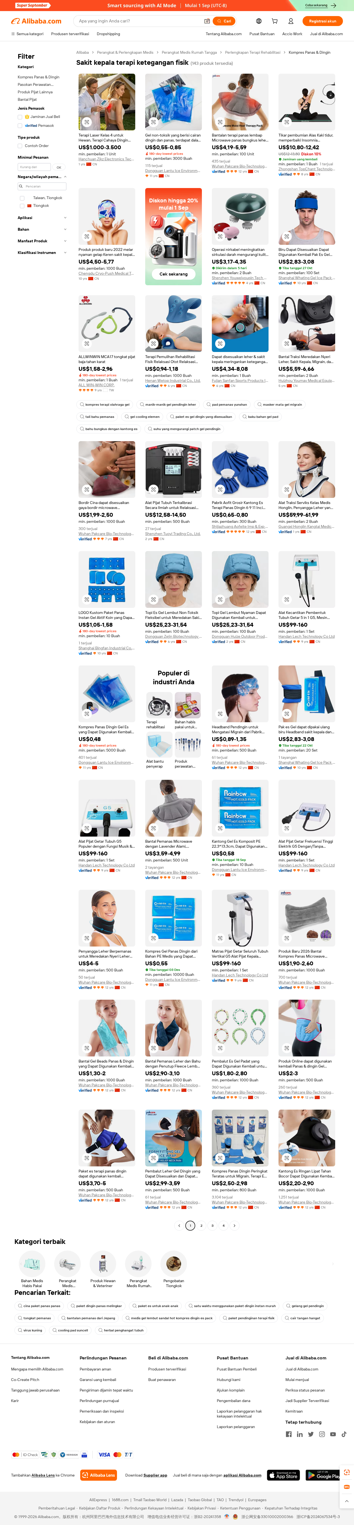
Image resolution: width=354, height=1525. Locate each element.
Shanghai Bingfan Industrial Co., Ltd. (107, 648)
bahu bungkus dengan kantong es (111, 429)
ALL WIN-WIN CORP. (96, 385)
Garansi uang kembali (98, 1379)
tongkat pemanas (37, 1318)
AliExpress (98, 1500)
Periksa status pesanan (305, 1390)
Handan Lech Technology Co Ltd (306, 636)
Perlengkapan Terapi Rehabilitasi (252, 52)
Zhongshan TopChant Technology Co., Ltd (306, 169)
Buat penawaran (162, 1379)
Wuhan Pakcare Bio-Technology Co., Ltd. (240, 166)
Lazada (177, 1500)
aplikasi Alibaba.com (242, 1475)
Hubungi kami (228, 1379)
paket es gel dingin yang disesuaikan (204, 417)
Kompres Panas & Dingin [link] (309, 52)
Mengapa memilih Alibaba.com (37, 1369)
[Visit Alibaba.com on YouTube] (333, 1434)
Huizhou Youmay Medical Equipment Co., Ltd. (306, 380)
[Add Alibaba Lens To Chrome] (98, 1475)
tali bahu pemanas (99, 417)
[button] (207, 21)
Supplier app (155, 1475)
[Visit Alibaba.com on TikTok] (344, 1434)
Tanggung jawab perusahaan (35, 1390)
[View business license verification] (227, 1516)
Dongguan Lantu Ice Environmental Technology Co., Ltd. (173, 170)
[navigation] (42, 640)
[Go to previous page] (179, 1226)
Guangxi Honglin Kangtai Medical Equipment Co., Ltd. (306, 526)
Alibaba (82, 52)
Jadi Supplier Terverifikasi (307, 1400)
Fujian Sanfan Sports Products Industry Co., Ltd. (240, 380)
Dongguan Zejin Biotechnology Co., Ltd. (173, 636)
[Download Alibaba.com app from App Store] (283, 1475)
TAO (220, 1500)
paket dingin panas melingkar (99, 1306)
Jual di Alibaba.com (301, 1369)
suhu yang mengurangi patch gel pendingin (186, 429)
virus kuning (33, 1330)
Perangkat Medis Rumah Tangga (189, 52)
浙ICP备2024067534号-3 (318, 1516)
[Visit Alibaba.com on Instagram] (322, 1434)
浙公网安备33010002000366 (267, 1516)
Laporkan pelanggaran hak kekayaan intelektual (239, 1413)
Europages (257, 1500)
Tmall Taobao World (149, 1500)
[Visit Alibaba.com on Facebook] (288, 1434)
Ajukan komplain (231, 1390)
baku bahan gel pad (263, 417)
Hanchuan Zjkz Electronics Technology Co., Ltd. (107, 159)
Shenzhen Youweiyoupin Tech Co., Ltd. (240, 278)
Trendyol (235, 1500)
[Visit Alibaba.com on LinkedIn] (299, 1434)
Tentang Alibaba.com (30, 1357)
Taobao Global (200, 1500)
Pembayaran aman (95, 1369)
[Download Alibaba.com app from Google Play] (324, 1475)
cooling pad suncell (73, 1330)
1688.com (120, 1500)
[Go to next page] (235, 1226)
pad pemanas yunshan (229, 405)
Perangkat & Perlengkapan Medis (125, 52)
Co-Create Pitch (25, 1379)
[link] (347, 1472)
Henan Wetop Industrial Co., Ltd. (173, 380)
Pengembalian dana (233, 1400)
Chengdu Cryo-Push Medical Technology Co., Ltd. (107, 273)
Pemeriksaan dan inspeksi (102, 1411)
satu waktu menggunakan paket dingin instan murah (235, 1306)
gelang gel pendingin (308, 1306)
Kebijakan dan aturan (97, 1421)
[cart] (276, 22)
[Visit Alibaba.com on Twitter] (311, 1434)
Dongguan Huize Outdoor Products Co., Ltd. (240, 636)
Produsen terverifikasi (167, 1369)
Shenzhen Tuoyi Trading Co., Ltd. (173, 533)
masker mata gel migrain (282, 405)
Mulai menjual (297, 1379)
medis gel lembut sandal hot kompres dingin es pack (171, 1318)
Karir (15, 1400)
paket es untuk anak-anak (158, 1306)
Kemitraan (294, 1411)
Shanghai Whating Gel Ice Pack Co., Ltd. (306, 278)
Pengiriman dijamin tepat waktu (106, 1390)
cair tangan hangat (305, 1318)
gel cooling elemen (145, 417)
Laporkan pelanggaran (236, 1426)
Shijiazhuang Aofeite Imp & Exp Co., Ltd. (240, 526)
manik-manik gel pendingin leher (170, 405)
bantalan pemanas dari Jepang (91, 1318)
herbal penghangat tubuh (124, 1330)
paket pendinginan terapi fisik (251, 1318)
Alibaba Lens (43, 1475)
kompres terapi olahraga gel (107, 405)
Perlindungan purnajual (99, 1400)
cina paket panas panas (42, 1306)
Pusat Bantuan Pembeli (237, 1369)
